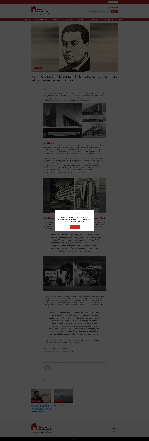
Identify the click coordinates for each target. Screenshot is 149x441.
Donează (74, 227)
